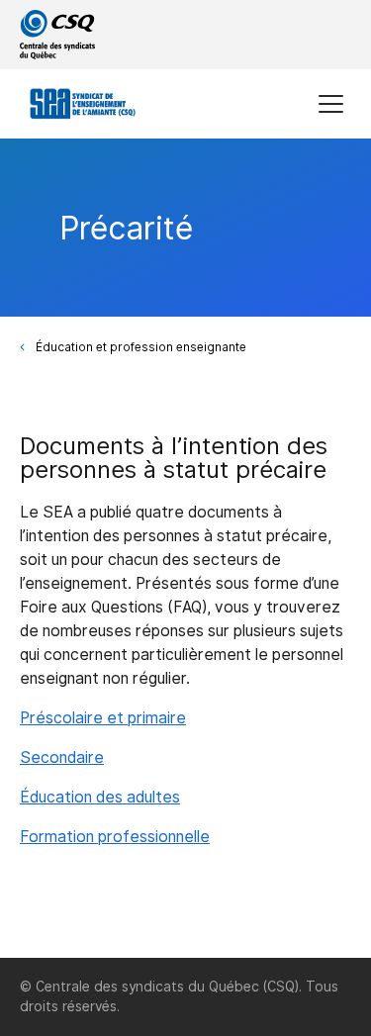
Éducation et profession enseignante (141, 347)
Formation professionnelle (115, 836)
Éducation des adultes (100, 797)
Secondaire (62, 757)
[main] (185, 548)
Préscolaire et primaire (103, 717)
